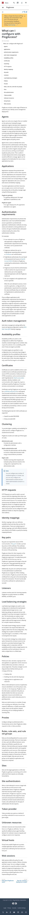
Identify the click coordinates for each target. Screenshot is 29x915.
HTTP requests (8, 66)
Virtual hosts (7, 101)
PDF (26, 12)
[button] (22, 2)
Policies (6, 81)
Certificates (7, 61)
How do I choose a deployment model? (21, 881)
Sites (5, 89)
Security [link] (14, 908)
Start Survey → (12, 25)
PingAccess (10, 7)
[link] (3, 3)
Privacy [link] (9, 908)
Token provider (8, 95)
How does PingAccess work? (8, 881)
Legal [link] (4, 908)
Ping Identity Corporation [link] (19, 900)
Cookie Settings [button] (22, 908)
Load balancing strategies (10, 78)
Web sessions (7, 104)
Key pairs (6, 72)
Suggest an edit (22, 12)
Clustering (6, 63)
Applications (7, 49)
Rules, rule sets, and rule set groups (13, 86)
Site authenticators (9, 92)
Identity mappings (8, 69)
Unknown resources (9, 98)
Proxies (6, 83)
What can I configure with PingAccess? (13, 43)
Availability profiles (8, 58)
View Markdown (24, 12)
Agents (6, 46)
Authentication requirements (11, 52)
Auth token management (10, 55)
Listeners (6, 75)
